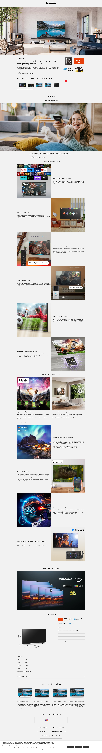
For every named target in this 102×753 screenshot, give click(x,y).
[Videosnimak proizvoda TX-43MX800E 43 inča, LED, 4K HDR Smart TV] (22, 85)
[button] (31, 85)
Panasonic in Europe (21, 1)
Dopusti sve (86, 746)
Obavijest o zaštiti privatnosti (47, 749)
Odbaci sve (78, 746)
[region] (51, 747)
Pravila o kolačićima (39, 749)
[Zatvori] (100, 747)
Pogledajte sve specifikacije (23, 676)
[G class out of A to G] (66, 81)
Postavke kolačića (70, 746)
